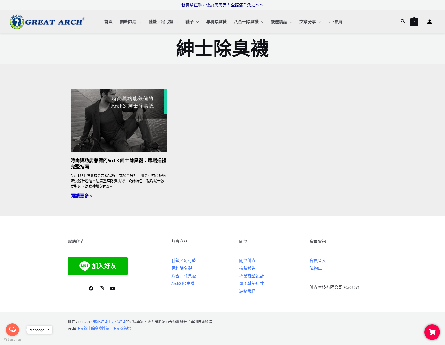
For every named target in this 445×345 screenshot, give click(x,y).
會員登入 (318, 260)
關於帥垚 (128, 21)
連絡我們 (247, 291)
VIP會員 (335, 21)
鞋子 (189, 21)
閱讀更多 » (81, 196)
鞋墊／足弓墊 (161, 21)
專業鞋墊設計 (251, 276)
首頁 (108, 21)
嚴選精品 (279, 21)
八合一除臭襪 (246, 21)
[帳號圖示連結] (429, 21)
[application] (138, 21)
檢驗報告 (247, 268)
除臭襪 (82, 328)
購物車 (316, 268)
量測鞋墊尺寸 (251, 283)
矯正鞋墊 (100, 321)
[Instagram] (101, 288)
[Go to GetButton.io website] (12, 339)
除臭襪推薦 (100, 328)
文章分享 (307, 21)
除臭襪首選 (122, 328)
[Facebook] (91, 288)
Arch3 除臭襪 (182, 283)
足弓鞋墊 (118, 321)
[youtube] (112, 288)
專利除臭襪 (216, 21)
